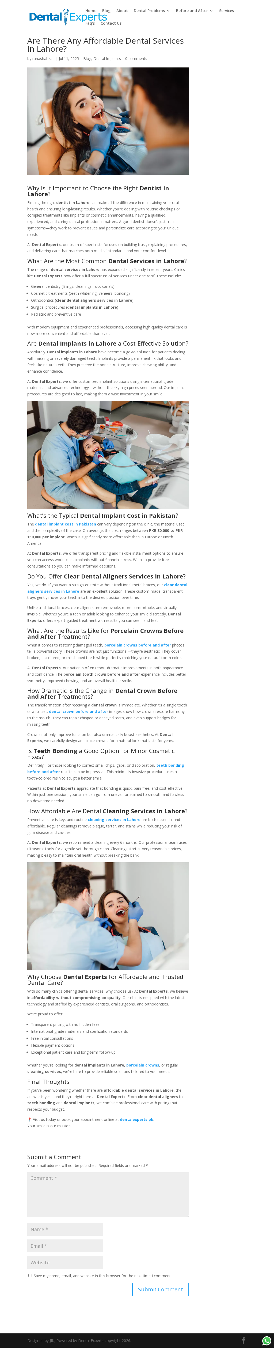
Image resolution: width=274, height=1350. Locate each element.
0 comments (136, 58)
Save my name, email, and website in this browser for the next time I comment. (103, 1275)
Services (226, 11)
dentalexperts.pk (136, 1119)
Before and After (192, 11)
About (122, 11)
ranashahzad (43, 58)
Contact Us (111, 23)
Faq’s (90, 23)
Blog (106, 11)
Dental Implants (107, 58)
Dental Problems (149, 11)
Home (90, 11)
